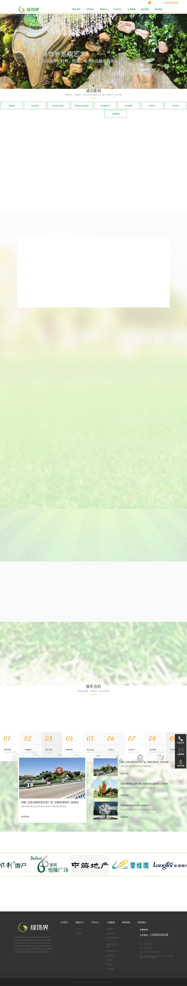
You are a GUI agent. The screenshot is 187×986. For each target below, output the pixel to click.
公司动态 (79, 929)
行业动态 (79, 933)
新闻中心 (104, 9)
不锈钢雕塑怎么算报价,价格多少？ (135, 805)
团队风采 (80, 568)
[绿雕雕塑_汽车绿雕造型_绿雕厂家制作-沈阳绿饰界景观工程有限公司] (57, 140)
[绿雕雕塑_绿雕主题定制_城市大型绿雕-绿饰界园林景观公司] (104, 140)
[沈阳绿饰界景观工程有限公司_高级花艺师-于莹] (68, 597)
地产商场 (175, 106)
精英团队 (145, 9)
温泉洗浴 (152, 106)
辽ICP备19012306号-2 (104, 982)
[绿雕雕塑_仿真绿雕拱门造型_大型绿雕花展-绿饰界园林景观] (151, 140)
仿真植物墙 (35, 106)
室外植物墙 (128, 106)
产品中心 (118, 9)
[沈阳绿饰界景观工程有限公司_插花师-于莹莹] (92, 597)
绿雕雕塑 (12, 106)
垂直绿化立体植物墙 (82, 106)
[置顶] (180, 762)
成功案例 (93, 91)
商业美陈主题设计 (58, 106)
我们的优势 (81, 223)
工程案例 (131, 9)
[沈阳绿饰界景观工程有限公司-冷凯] (20, 597)
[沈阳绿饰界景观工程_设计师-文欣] (117, 597)
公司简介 (90, 9)
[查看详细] (25, 817)
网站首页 (76, 9)
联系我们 (159, 9)
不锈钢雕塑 (115, 114)
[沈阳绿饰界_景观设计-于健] (141, 597)
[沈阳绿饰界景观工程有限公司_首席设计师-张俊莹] (44, 597)
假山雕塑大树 (105, 106)
